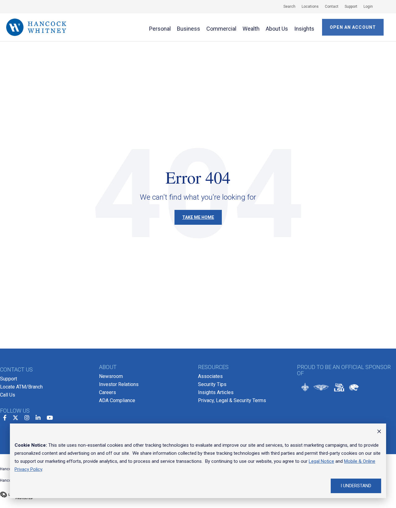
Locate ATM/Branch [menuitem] (21, 387)
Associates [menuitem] (210, 376)
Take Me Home (198, 217)
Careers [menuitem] (107, 392)
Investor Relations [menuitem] (119, 384)
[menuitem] (286, 6)
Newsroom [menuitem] (111, 376)
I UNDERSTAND (356, 485)
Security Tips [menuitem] (212, 384)
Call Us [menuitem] (7, 395)
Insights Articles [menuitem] (216, 392)
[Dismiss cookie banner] (379, 432)
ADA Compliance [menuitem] (117, 400)
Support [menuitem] (8, 379)
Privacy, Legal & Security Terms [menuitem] (232, 400)
